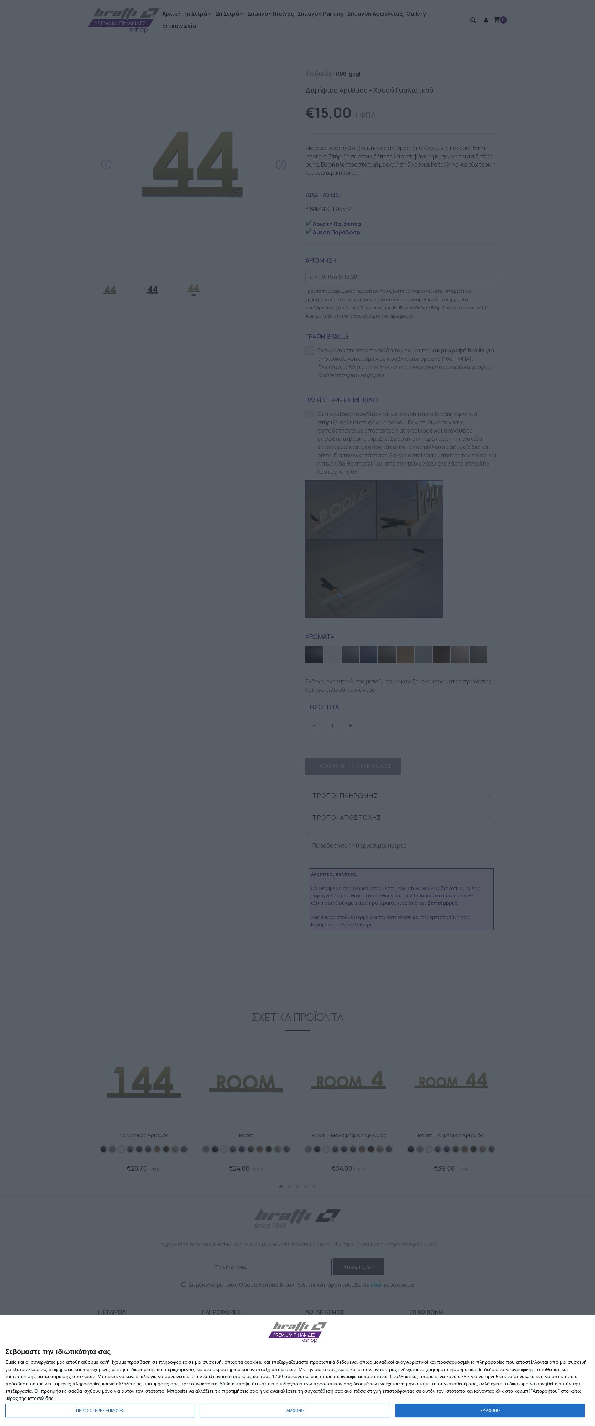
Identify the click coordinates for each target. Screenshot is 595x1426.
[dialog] (297, 1370)
